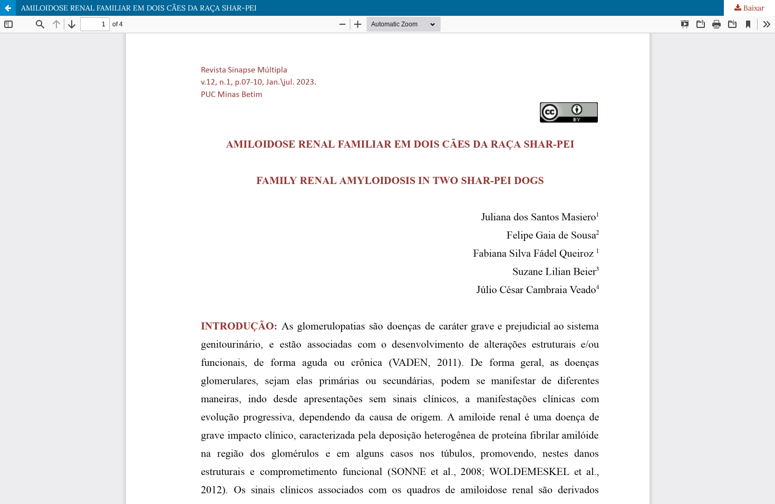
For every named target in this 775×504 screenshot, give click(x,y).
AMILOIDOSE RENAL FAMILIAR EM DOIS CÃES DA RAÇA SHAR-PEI (139, 8)
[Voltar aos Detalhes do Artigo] (8, 8)
